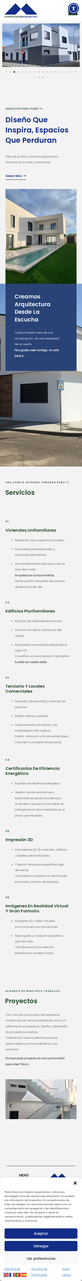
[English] (6, 1274)
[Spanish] (24, 1274)
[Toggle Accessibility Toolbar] (74, 8)
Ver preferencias (41, 1258)
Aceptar (41, 1233)
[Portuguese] (18, 1274)
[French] (12, 1274)
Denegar (41, 1246)
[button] (75, 1183)
